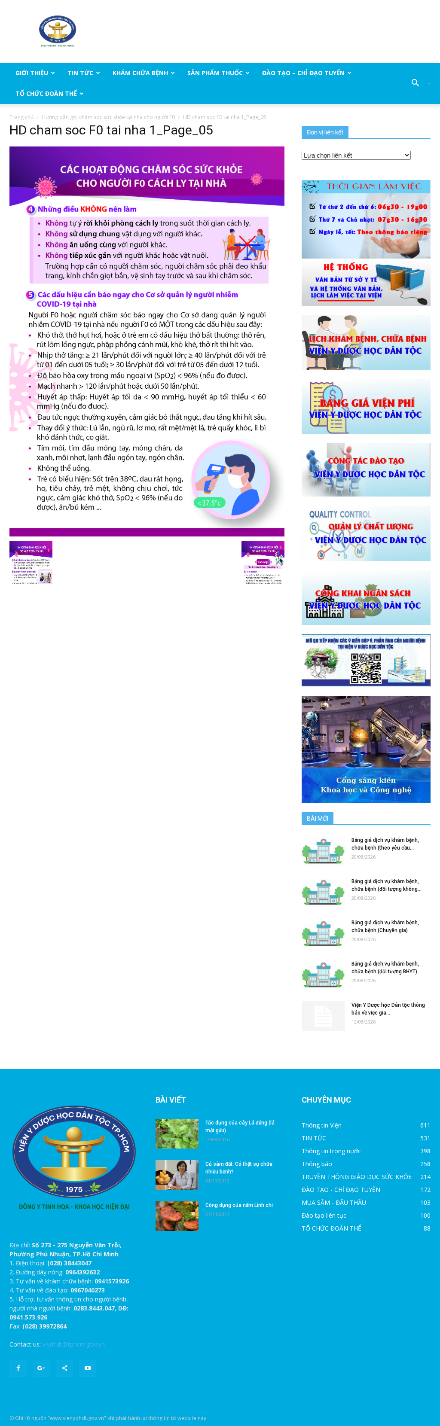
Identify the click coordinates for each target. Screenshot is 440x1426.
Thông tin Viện (322, 1125)
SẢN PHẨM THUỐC (215, 73)
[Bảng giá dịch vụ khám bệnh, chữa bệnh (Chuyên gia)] (323, 933)
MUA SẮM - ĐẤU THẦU (334, 1202)
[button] (418, 83)
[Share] (64, 1368)
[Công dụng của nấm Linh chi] (177, 1216)
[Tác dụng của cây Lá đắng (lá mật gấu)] (177, 1134)
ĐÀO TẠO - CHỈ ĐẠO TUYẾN (341, 1189)
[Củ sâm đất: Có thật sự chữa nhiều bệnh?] (177, 1175)
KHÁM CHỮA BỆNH (140, 73)
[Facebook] (18, 1368)
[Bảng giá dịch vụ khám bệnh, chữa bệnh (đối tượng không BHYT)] (323, 892)
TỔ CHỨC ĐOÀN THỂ (46, 93)
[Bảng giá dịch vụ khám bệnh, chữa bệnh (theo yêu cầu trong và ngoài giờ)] (323, 851)
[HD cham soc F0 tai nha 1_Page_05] (146, 341)
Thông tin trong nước (331, 1151)
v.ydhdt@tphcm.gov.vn (74, 1344)
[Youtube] (87, 1368)
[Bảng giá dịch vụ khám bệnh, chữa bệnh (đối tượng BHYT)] (323, 975)
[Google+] (41, 1368)
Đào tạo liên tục (324, 1215)
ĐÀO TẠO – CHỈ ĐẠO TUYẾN (303, 73)
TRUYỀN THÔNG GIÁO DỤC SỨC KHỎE (357, 1177)
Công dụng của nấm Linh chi (239, 1205)
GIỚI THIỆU (31, 73)
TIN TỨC (80, 73)
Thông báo (317, 1164)
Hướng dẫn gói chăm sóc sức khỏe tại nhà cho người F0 (108, 117)
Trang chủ (21, 117)
